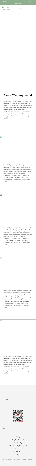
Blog (18, 437)
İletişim (18, 455)
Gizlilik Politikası (18, 452)
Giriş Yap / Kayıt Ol (18, 440)
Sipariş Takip (18, 443)
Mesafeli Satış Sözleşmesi (18, 446)
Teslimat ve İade (18, 449)
